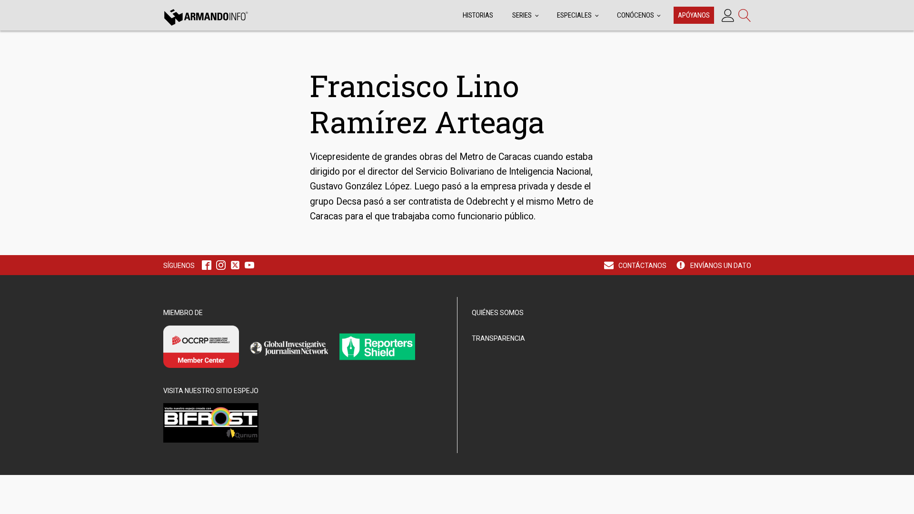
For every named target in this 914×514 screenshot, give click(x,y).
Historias (478, 15)
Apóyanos (694, 15)
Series (522, 15)
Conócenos (635, 15)
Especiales (574, 15)
